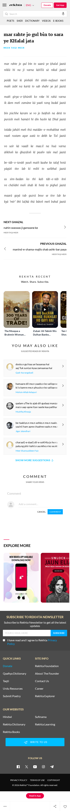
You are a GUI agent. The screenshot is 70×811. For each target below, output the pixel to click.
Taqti (6, 681)
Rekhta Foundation (47, 666)
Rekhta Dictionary (14, 724)
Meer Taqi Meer (14, 48)
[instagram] (43, 766)
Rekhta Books (11, 731)
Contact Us (42, 681)
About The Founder (47, 673)
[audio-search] (63, 13)
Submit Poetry (12, 696)
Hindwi (7, 716)
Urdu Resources (13, 688)
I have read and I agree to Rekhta (32, 641)
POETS (10, 20)
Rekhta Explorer (45, 696)
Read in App (35, 795)
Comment (55, 511)
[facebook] (18, 766)
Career (39, 688)
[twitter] (26, 766)
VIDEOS (46, 20)
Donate (47, 5)
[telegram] (52, 766)
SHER (20, 20)
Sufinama (40, 716)
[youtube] (35, 766)
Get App (60, 5)
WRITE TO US (38, 742)
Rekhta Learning (45, 724)
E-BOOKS (58, 20)
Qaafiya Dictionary (14, 673)
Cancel (41, 511)
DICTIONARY (32, 20)
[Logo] (16, 5)
